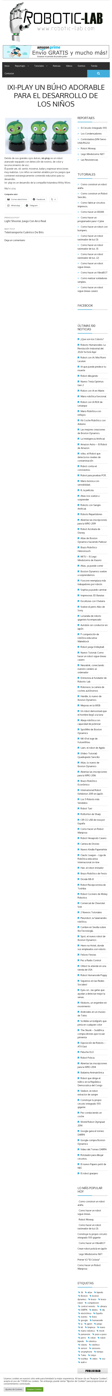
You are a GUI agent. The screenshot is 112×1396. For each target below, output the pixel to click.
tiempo (100, 1351)
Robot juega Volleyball (92, 646)
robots (84, 1344)
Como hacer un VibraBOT (93, 272)
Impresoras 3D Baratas (92, 595)
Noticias (57, 66)
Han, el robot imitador (92, 867)
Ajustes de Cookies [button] (13, 1389)
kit (82, 1327)
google (84, 1320)
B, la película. (87, 490)
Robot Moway (88, 148)
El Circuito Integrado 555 (93, 127)
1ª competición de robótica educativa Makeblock (88, 638)
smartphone (86, 1351)
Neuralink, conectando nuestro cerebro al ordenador (91, 669)
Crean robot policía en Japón (92, 1248)
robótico (96, 1344)
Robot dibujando (89, 375)
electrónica (86, 1313)
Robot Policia (87, 1057)
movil (101, 1331)
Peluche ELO (87, 1052)
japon (89, 1324)
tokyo (93, 1355)
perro (83, 1337)
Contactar (9, 73)
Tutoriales (39, 66)
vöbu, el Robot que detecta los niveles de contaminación (89, 457)
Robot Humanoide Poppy (93, 975)
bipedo (100, 1292)
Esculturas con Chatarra (92, 601)
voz (103, 1358)
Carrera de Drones (89, 843)
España (99, 1313)
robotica (92, 1341)
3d (82, 1292)
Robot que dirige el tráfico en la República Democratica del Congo (90, 1082)
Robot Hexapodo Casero (93, 838)
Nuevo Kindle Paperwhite (93, 849)
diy (103, 1310)
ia (81, 1324)
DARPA (84, 1310)
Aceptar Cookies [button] (34, 1389)
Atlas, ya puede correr (91, 565)
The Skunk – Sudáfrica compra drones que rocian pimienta (91, 1034)
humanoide (97, 1320)
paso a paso (101, 1334)
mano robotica (88, 1331)
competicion (93, 1303)
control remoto (88, 1306)
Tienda (94, 66)
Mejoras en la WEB (90, 705)
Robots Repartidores (91, 514)
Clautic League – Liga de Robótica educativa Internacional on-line (92, 859)
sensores (96, 1348)
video (94, 1358)
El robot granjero (89, 1173)
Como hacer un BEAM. (92, 211)
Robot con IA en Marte (92, 390)
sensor (84, 1348)
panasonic (85, 1334)
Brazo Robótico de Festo (93, 873)
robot (93, 1337)
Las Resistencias (89, 159)
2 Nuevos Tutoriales (91, 912)
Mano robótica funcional (93, 396)
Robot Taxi (86, 808)
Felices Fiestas (88, 954)
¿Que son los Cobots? (92, 339)
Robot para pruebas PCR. (93, 475)
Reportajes (20, 66)
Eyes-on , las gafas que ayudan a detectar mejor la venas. (91, 994)
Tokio (83, 1355)
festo (94, 1317)
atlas (90, 1292)
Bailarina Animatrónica (92, 1072)
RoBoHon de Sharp (90, 814)
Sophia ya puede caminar (93, 589)
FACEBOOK (85, 305)
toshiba (84, 1358)
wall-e (84, 1362)
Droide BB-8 (87, 879)
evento (84, 1317)
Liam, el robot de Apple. (92, 747)
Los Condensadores (91, 133)
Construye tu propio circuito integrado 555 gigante (90, 1104)
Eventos (81, 66)
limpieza (91, 1327)
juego (99, 1324)
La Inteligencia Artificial (92, 438)
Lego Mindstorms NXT (92, 154)
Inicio (7, 66)
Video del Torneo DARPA (93, 1149)
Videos (69, 66)
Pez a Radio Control (90, 960)
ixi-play (12, 188)
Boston (84, 1296)
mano (102, 1327)
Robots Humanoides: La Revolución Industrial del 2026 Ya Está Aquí (92, 348)
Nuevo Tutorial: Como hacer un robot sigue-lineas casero (92, 656)
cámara (103, 1306)
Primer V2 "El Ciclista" (89, 1259)
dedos (95, 1310)
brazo (93, 1299)
